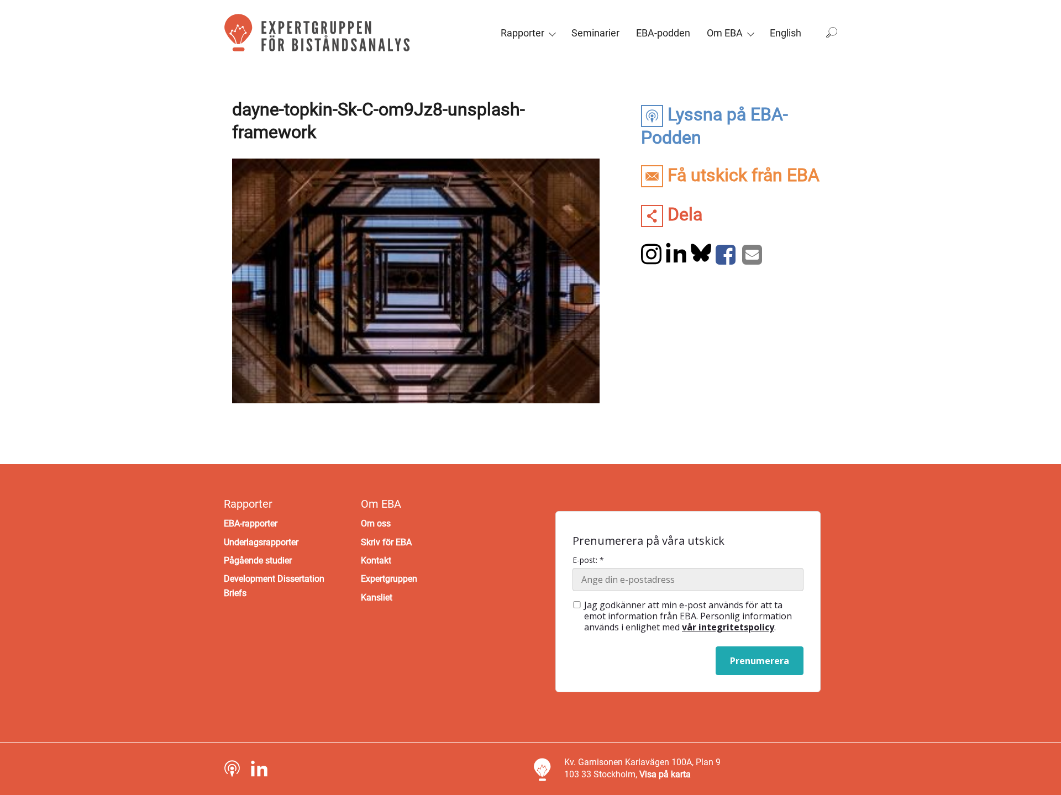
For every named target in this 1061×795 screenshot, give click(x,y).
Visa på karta (665, 774)
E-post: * (588, 560)
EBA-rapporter (250, 523)
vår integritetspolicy (728, 627)
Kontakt (376, 560)
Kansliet (376, 597)
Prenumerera (759, 661)
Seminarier (595, 33)
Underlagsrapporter (261, 542)
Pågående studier (258, 560)
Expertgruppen (389, 578)
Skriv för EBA (386, 542)
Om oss (376, 523)
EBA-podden (663, 33)
